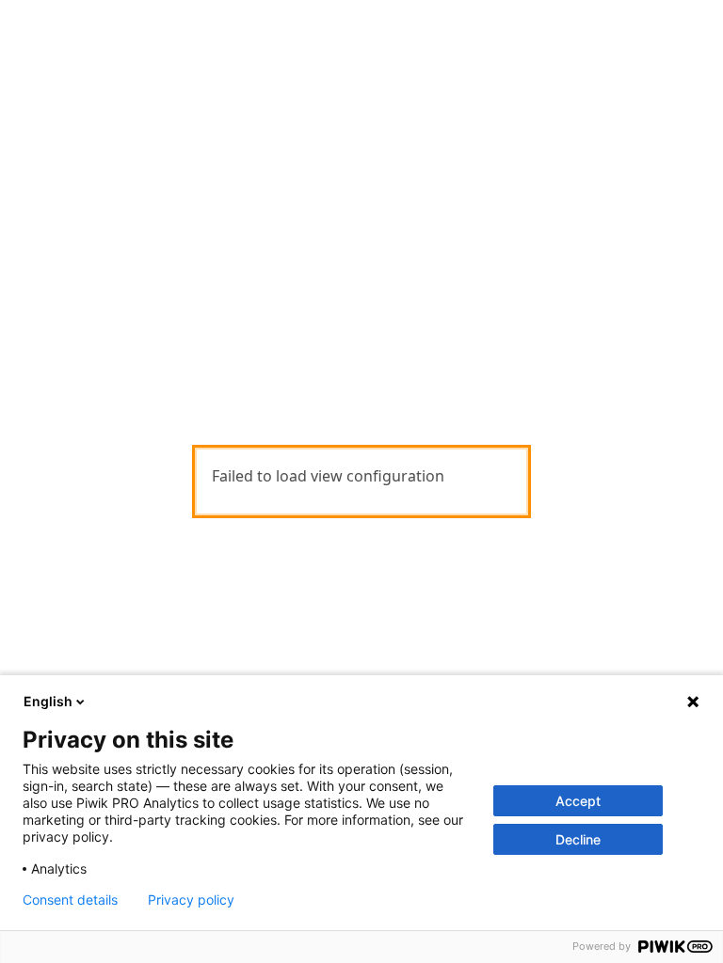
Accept (578, 801)
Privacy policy (191, 900)
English (48, 701)
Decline (578, 839)
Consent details (70, 900)
